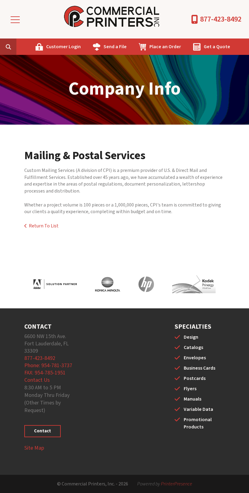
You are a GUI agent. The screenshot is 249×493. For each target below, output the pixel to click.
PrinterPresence (176, 484)
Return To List (44, 226)
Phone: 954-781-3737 (48, 365)
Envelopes (195, 357)
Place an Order (165, 46)
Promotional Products (198, 423)
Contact (42, 431)
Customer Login (63, 46)
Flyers (190, 388)
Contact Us (37, 380)
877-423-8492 (220, 19)
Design (191, 337)
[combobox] (17, 47)
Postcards (195, 378)
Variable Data (198, 409)
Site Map (34, 448)
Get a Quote (217, 46)
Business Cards (199, 368)
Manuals (192, 399)
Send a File (115, 46)
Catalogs (193, 347)
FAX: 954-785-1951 (45, 373)
